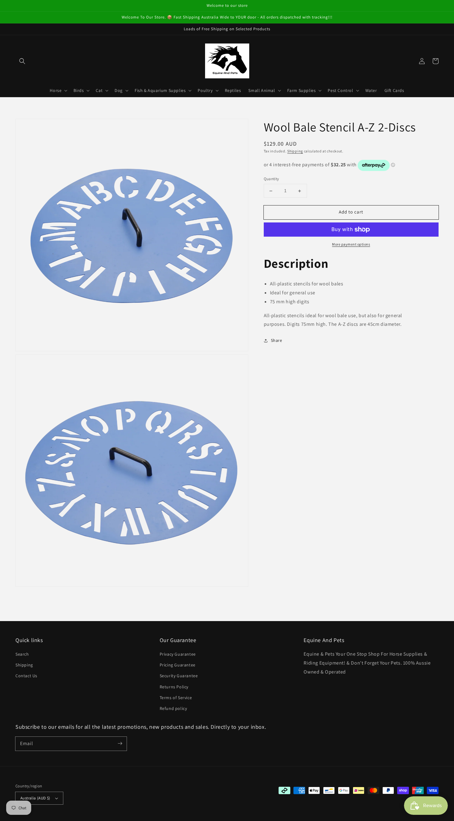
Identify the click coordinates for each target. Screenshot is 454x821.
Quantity (271, 179)
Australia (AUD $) (35, 798)
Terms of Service (176, 697)
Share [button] (276, 340)
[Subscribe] (120, 743)
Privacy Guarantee (178, 654)
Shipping (295, 151)
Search (22, 654)
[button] (22, 61)
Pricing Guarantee (177, 665)
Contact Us (26, 675)
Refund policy (173, 708)
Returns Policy (174, 687)
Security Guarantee (179, 675)
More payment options (351, 244)
